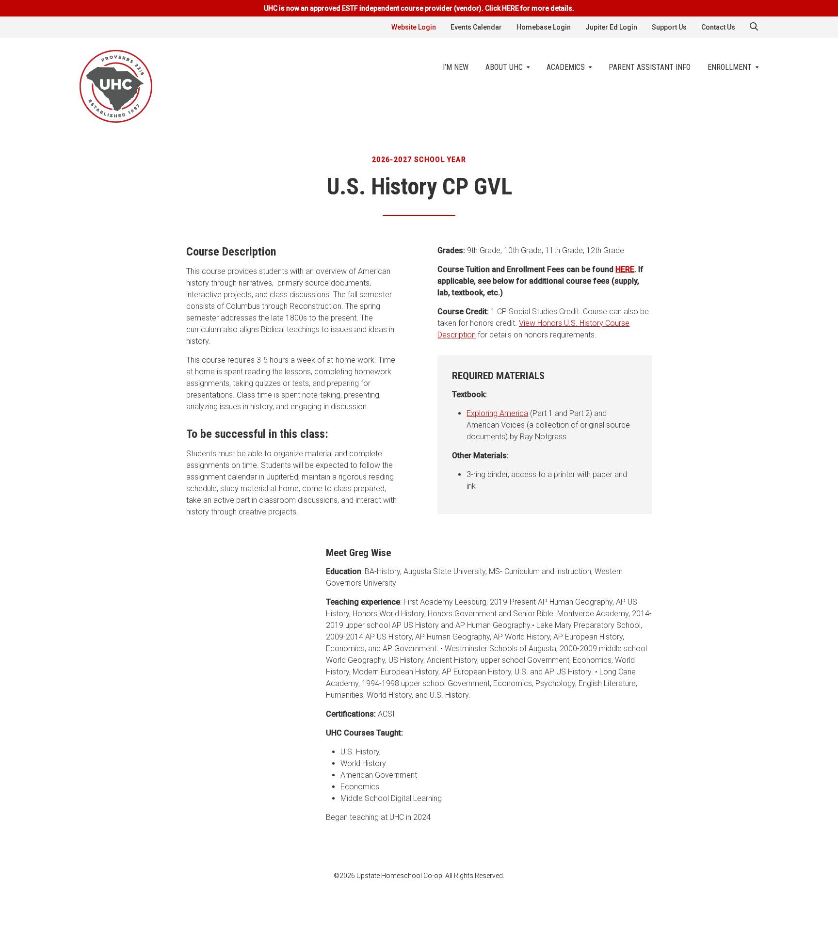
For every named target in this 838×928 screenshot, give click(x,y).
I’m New (455, 67)
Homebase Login (543, 27)
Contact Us (718, 27)
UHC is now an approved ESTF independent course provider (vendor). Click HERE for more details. (419, 8)
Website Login (413, 27)
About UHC (504, 67)
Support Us (669, 27)
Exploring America (497, 413)
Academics (566, 67)
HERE (624, 269)
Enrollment (730, 67)
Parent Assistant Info (650, 67)
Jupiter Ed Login (611, 27)
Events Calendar (476, 27)
